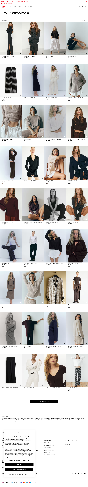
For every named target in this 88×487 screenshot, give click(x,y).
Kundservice (47, 440)
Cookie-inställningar (50, 454)
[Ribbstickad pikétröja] (33, 163)
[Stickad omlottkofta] (11, 121)
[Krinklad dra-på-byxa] (55, 80)
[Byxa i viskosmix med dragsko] (55, 204)
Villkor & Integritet (49, 445)
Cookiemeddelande (49, 450)
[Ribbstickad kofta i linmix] (55, 370)
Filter (83, 20)
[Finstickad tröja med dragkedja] (33, 204)
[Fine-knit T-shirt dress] (33, 80)
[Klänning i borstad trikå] (11, 38)
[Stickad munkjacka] (33, 287)
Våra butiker (47, 444)
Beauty (30, 6)
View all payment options (37, 482)
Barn (19, 6)
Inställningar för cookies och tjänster (19, 474)
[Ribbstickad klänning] (33, 38)
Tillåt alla (19, 464)
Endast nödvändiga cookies (19, 469)
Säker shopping (48, 449)
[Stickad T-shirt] (55, 38)
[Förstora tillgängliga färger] (69, 100)
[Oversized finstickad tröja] (11, 204)
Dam (10, 6)
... (50, 405)
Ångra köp (47, 452)
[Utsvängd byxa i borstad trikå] (11, 370)
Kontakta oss (47, 447)
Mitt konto (47, 442)
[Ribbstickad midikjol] (11, 163)
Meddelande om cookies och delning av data (19, 460)
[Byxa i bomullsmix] (11, 80)
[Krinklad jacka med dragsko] (55, 121)
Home (24, 6)
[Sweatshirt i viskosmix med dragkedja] (55, 245)
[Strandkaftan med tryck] (55, 287)
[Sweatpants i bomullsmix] (33, 245)
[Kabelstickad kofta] (33, 370)
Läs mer (67, 444)
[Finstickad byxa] (11, 245)
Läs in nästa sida (44, 401)
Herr (14, 6)
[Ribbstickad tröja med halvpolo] (11, 328)
